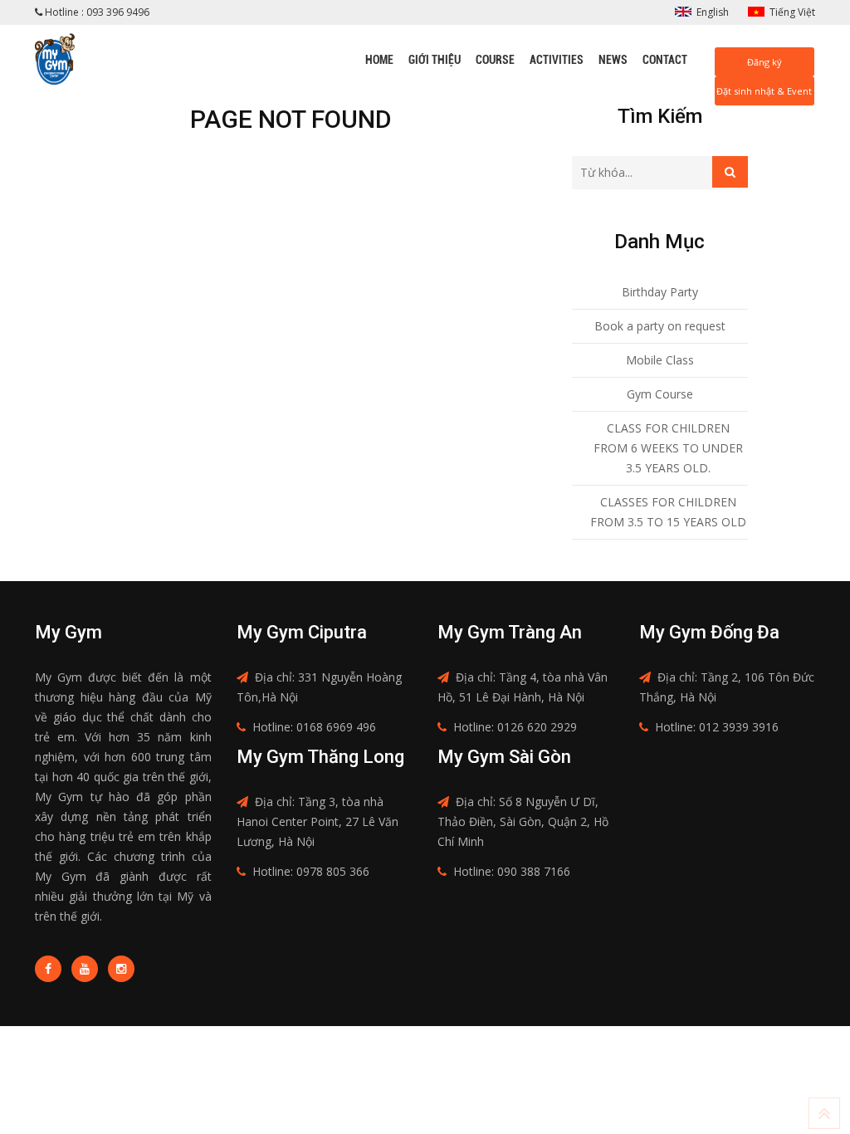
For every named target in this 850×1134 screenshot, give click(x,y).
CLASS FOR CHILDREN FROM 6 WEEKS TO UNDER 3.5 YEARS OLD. (668, 448)
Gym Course (660, 394)
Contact (664, 59)
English (712, 12)
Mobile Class (660, 360)
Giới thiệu (434, 59)
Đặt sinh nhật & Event (764, 91)
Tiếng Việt (792, 12)
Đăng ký (764, 62)
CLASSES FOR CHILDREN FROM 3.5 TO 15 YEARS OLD (668, 512)
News (613, 59)
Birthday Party (660, 292)
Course (495, 59)
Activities (557, 59)
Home (379, 59)
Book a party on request (659, 326)
